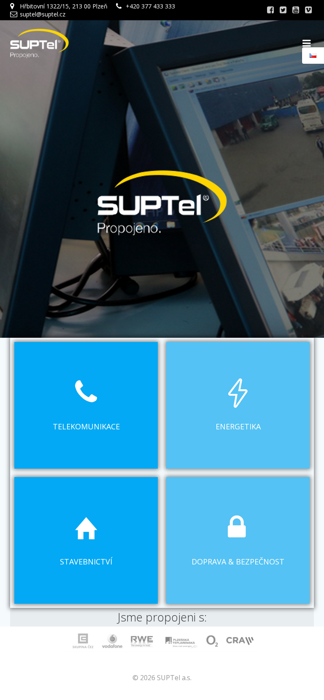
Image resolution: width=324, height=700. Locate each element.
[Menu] (307, 43)
